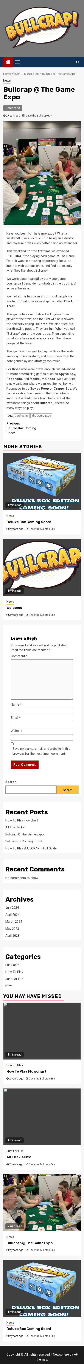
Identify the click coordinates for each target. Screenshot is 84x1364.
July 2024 (12, 908)
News (7, 80)
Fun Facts (12, 965)
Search (10, 782)
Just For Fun (14, 979)
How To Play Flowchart (21, 820)
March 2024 (13, 922)
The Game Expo (41, 415)
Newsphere (61, 1354)
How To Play (14, 972)
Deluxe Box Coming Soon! (21, 428)
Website (16, 731)
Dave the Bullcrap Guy (39, 115)
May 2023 (12, 929)
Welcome (14, 608)
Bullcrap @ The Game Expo (24, 834)
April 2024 (12, 915)
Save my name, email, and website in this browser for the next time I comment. (41, 751)
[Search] (77, 62)
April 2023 (12, 936)
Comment (19, 656)
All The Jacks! (15, 827)
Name (16, 704)
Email (16, 718)
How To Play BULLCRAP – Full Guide (31, 848)
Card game (21, 415)
